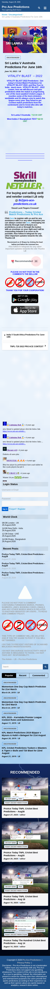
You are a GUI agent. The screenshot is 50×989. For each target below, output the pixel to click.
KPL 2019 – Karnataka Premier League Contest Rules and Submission (22, 718)
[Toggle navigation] (45, 8)
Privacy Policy (23, 963)
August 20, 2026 (11, 859)
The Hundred (39, 931)
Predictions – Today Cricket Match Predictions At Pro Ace (26, 213)
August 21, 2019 (9, 756)
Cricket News (10, 799)
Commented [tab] (38, 675)
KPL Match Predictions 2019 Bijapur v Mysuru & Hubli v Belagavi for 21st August (24, 734)
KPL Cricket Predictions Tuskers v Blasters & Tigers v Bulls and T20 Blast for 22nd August (24, 750)
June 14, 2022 (11, 71)
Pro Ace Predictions (15, 6)
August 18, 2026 (11, 902)
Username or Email (10, 490)
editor (22, 815)
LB (20, 71)
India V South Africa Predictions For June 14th (26, 336)
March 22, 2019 (9, 708)
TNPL (20, 799)
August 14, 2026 (11, 946)
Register (21, 509)
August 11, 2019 (9, 723)
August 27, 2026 (11, 815)
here (12, 218)
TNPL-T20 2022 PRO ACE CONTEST (26, 346)
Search (45, 667)
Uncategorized (13, 57)
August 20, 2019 (9, 738)
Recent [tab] (22, 675)
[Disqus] (25, 386)
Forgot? (13, 509)
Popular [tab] (9, 675)
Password (6, 499)
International (25, 931)
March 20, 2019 (9, 692)
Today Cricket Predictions (16, 803)
